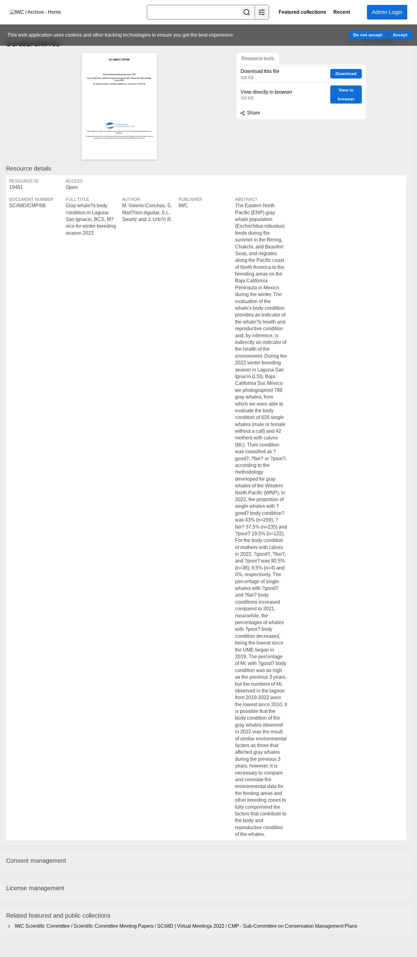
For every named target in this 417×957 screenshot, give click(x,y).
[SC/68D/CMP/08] (119, 106)
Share (253, 112)
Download (346, 73)
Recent (341, 12)
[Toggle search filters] (262, 12)
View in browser (346, 94)
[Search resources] (246, 12)
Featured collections (302, 12)
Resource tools (257, 58)
